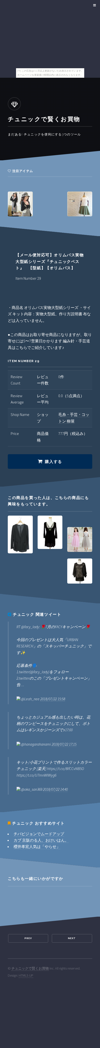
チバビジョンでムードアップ (39, 833)
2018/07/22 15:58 (52, 698)
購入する (53, 461)
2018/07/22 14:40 (55, 789)
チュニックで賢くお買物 (30, 968)
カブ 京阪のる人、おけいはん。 (41, 840)
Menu (94, 5)
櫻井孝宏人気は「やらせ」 (37, 846)
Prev (28, 938)
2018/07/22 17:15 (64, 744)
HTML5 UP (26, 975)
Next (72, 938)
